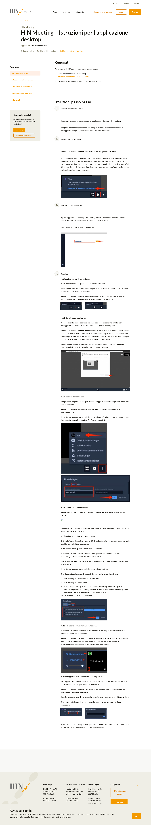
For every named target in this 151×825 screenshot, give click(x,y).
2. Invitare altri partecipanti (22, 87)
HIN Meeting (51, 51)
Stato (126, 3)
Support (27, 12)
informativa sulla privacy (61, 817)
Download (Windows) (66, 76)
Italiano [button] (136, 3)
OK (136, 816)
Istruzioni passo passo (20, 73)
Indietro (26, 21)
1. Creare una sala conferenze (22, 80)
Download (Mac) (82, 76)
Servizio (40, 51)
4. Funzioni (16, 100)
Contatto (80, 12)
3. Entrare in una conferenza (22, 93)
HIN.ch (115, 3)
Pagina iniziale (28, 51)
